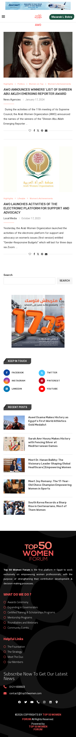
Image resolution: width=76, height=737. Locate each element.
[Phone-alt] (38, 702)
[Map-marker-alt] (56, 702)
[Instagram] (44, 702)
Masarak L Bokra (61, 16)
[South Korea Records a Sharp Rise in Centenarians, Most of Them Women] (14, 508)
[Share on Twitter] (38, 130)
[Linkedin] (50, 702)
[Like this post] (30, 130)
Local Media (10, 218)
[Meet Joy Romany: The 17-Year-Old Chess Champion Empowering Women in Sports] (14, 486)
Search (8, 275)
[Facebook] (19, 702)
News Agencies (12, 99)
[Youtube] (31, 702)
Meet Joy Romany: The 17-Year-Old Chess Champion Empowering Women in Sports (50, 485)
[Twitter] (25, 702)
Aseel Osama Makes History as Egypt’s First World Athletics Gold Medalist (48, 421)
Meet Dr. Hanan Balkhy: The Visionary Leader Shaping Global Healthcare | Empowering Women (49, 463)
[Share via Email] (46, 130)
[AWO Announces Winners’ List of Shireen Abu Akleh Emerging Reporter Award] (38, 55)
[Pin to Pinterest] (42, 130)
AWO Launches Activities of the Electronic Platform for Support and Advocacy (36, 208)
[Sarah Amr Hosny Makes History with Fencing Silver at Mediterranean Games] (14, 444)
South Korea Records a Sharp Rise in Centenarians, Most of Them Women (47, 506)
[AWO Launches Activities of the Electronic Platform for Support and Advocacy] (38, 169)
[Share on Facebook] (34, 130)
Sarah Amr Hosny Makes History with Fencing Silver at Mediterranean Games (49, 442)
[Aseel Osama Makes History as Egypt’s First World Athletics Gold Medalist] (14, 423)
